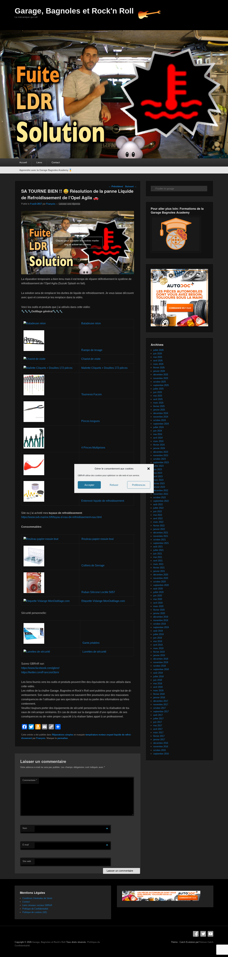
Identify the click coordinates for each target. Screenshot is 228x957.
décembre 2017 (160, 701)
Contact (56, 162)
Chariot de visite (90, 358)
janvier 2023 (159, 487)
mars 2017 (158, 732)
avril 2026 (158, 360)
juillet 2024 (158, 427)
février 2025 (159, 406)
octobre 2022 (159, 497)
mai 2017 (157, 725)
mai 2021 (157, 557)
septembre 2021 (161, 543)
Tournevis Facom (91, 394)
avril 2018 (158, 687)
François (50, 204)
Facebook (196, 934)
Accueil (23, 162)
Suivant (131, 186)
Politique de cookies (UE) (34, 912)
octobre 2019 (159, 624)
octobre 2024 (159, 420)
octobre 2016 (159, 750)
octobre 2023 (159, 459)
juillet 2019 (158, 634)
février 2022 (159, 525)
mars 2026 (158, 364)
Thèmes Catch (206, 942)
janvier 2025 (159, 409)
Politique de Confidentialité (35, 908)
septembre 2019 (161, 627)
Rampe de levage (91, 350)
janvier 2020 (159, 613)
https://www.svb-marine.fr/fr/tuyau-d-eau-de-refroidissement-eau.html (61, 517)
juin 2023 (157, 469)
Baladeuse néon (91, 323)
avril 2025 (158, 399)
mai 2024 (157, 434)
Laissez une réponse (69, 204)
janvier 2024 (159, 448)
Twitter (203, 934)
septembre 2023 (161, 462)
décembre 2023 (160, 452)
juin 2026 (157, 353)
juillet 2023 (158, 466)
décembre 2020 (160, 574)
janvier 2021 (159, 571)
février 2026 (159, 367)
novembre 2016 (160, 746)
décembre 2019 (160, 617)
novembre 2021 (160, 536)
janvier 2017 (159, 739)
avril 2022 (158, 518)
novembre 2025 (160, 378)
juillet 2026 (158, 350)
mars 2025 (158, 402)
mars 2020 (158, 606)
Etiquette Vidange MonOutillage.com (103, 601)
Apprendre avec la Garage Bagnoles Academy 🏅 (45, 170)
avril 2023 (158, 476)
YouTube (210, 934)
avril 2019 (158, 645)
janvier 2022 (159, 529)
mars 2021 (158, 564)
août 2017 (158, 715)
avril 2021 (158, 560)
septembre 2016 (161, 753)
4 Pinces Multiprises (93, 447)
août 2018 (158, 673)
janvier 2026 (159, 371)
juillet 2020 (158, 592)
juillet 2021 (158, 550)
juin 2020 (157, 595)
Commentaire (30, 780)
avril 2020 (158, 603)
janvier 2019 (159, 655)
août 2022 (158, 504)
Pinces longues (90, 421)
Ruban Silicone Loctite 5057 (98, 592)
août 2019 (158, 631)
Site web (27, 861)
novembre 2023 (160, 455)
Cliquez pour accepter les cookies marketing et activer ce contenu (77, 242)
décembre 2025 (160, 374)
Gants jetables (90, 642)
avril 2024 (158, 437)
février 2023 (159, 483)
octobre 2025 (159, 381)
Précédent (115, 186)
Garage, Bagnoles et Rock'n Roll (74, 11)
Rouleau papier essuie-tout (97, 539)
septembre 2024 (161, 423)
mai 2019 (157, 641)
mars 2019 (158, 648)
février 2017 (159, 736)
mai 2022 (157, 515)
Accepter (89, 485)
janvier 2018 (159, 697)
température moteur (95, 734)
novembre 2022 (160, 494)
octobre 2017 (159, 708)
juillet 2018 (158, 676)
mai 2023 (157, 473)
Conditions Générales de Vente (37, 898)
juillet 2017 (158, 718)
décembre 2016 (160, 743)
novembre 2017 (160, 704)
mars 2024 (158, 441)
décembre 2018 (160, 659)
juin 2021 (157, 553)
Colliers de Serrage (92, 565)
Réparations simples (62, 734)
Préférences (138, 485)
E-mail (26, 844)
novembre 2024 (160, 416)
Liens (39, 162)
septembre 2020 (161, 585)
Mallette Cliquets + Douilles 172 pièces (104, 367)
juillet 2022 (158, 508)
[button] (148, 468)
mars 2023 (158, 480)
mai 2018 (157, 683)
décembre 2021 (160, 532)
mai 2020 (157, 599)
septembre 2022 (161, 501)
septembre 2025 (161, 385)
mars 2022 (158, 522)
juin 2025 (157, 392)
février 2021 (159, 567)
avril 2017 (158, 729)
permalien (62, 738)
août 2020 (158, 588)
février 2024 (159, 444)
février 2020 (159, 610)
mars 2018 (158, 690)
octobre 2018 (159, 666)
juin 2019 (157, 638)
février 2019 (159, 652)
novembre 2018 (160, 662)
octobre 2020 (159, 581)
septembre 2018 (161, 669)
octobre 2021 (159, 539)
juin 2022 (157, 511)
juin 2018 (157, 680)
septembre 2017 (161, 711)
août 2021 (158, 546)
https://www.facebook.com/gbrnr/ (40, 668)
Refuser (114, 485)
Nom (25, 828)
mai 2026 (157, 357)
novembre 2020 (160, 578)
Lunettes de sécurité (94, 651)
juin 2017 (157, 722)
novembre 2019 (160, 620)
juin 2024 (157, 430)
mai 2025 (157, 395)
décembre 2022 (160, 490)
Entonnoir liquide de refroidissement (102, 500)
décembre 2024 (160, 413)
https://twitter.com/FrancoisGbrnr (40, 672)
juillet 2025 (158, 388)
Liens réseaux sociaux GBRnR (37, 905)
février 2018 (159, 694)
